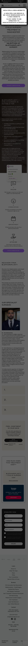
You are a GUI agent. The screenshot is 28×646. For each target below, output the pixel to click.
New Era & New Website (14, 10)
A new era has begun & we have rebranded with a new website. (14, 15)
